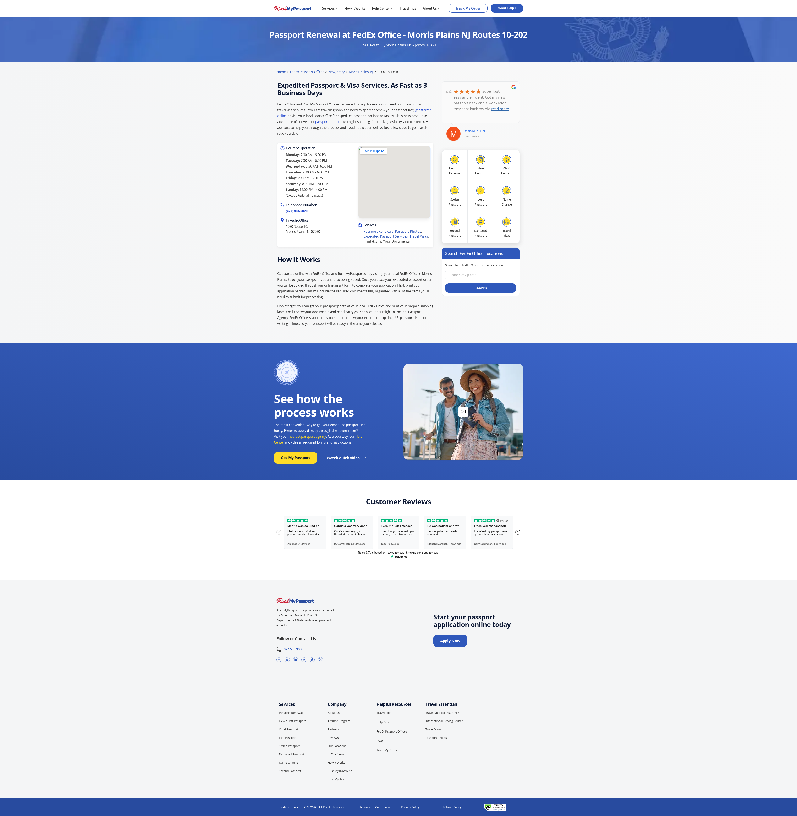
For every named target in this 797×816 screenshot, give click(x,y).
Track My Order (468, 8)
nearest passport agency (307, 436)
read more (500, 108)
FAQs (379, 741)
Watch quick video (343, 457)
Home (281, 72)
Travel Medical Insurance (442, 713)
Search (480, 287)
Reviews (333, 738)
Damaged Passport (291, 754)
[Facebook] (278, 659)
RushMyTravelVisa (340, 771)
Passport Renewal (291, 713)
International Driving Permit (444, 721)
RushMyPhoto (337, 779)
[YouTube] (303, 659)
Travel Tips (408, 8)
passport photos (327, 121)
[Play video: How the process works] (463, 412)
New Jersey (336, 72)
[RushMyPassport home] (292, 8)
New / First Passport (292, 721)
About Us (430, 8)
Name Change (288, 763)
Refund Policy (452, 807)
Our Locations (337, 746)
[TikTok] (312, 659)
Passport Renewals (378, 231)
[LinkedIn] (295, 659)
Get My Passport (295, 457)
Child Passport (288, 729)
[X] (320, 659)
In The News (336, 754)
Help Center (381, 8)
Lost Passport (288, 738)
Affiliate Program (339, 721)
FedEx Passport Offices (307, 72)
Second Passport (290, 771)
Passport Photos (408, 231)
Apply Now (450, 640)
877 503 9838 (292, 649)
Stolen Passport (289, 746)
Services (328, 8)
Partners (333, 729)
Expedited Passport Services (386, 236)
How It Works (355, 8)
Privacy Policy (410, 807)
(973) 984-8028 (297, 211)
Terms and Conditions (374, 807)
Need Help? (507, 8)
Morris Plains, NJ (361, 72)
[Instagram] (287, 659)
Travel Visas (419, 236)
